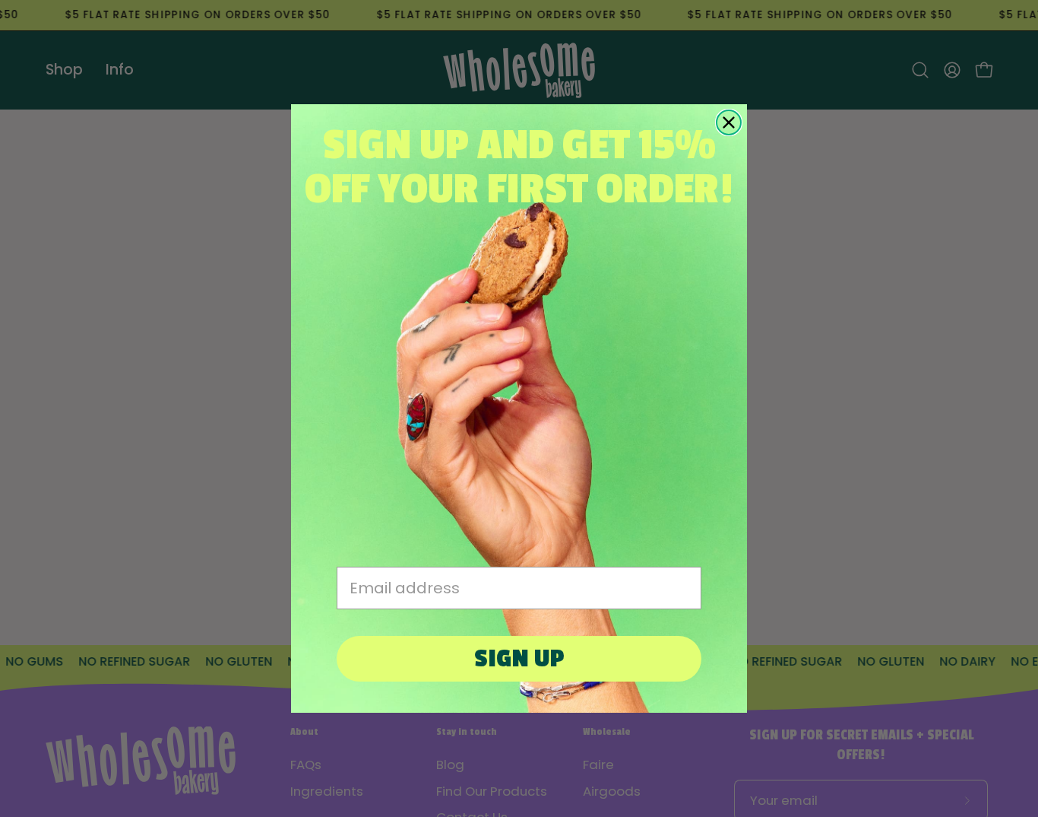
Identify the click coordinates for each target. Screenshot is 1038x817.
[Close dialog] (729, 122)
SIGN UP (519, 658)
